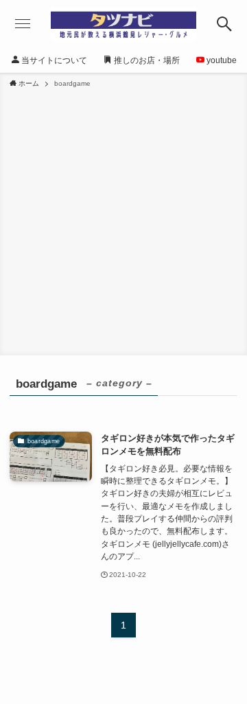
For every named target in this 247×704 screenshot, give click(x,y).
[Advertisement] (123, 219)
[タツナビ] (123, 24)
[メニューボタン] (23, 24)
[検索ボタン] (224, 24)
